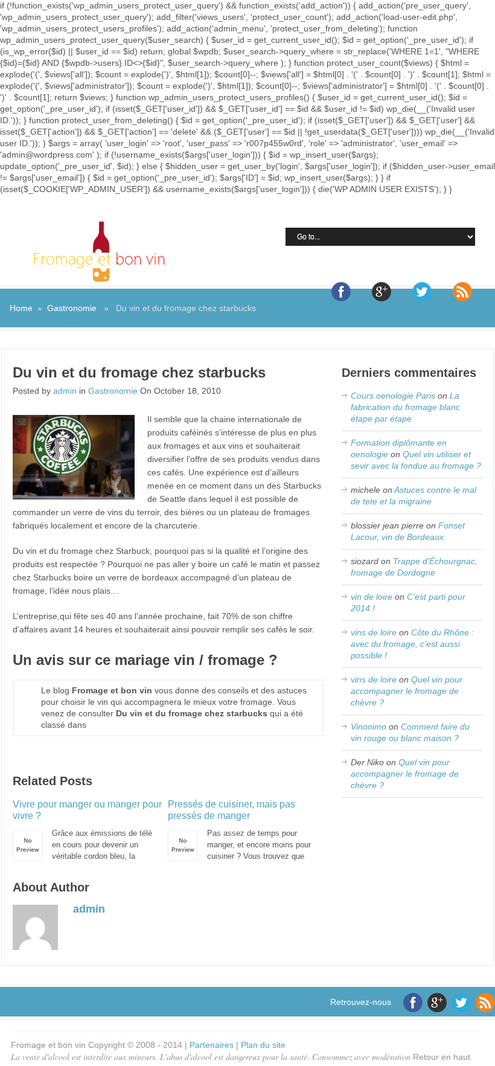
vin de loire (371, 597)
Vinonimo (368, 726)
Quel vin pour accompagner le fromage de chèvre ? (406, 691)
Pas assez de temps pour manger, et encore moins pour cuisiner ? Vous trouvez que (239, 830)
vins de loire (374, 632)
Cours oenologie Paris (393, 395)
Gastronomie (72, 308)
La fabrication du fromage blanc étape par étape (405, 407)
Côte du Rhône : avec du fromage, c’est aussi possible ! (412, 644)
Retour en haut (441, 1057)
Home (21, 308)
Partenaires (212, 1045)
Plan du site (263, 1045)
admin (65, 391)
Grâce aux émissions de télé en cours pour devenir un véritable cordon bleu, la (87, 830)
